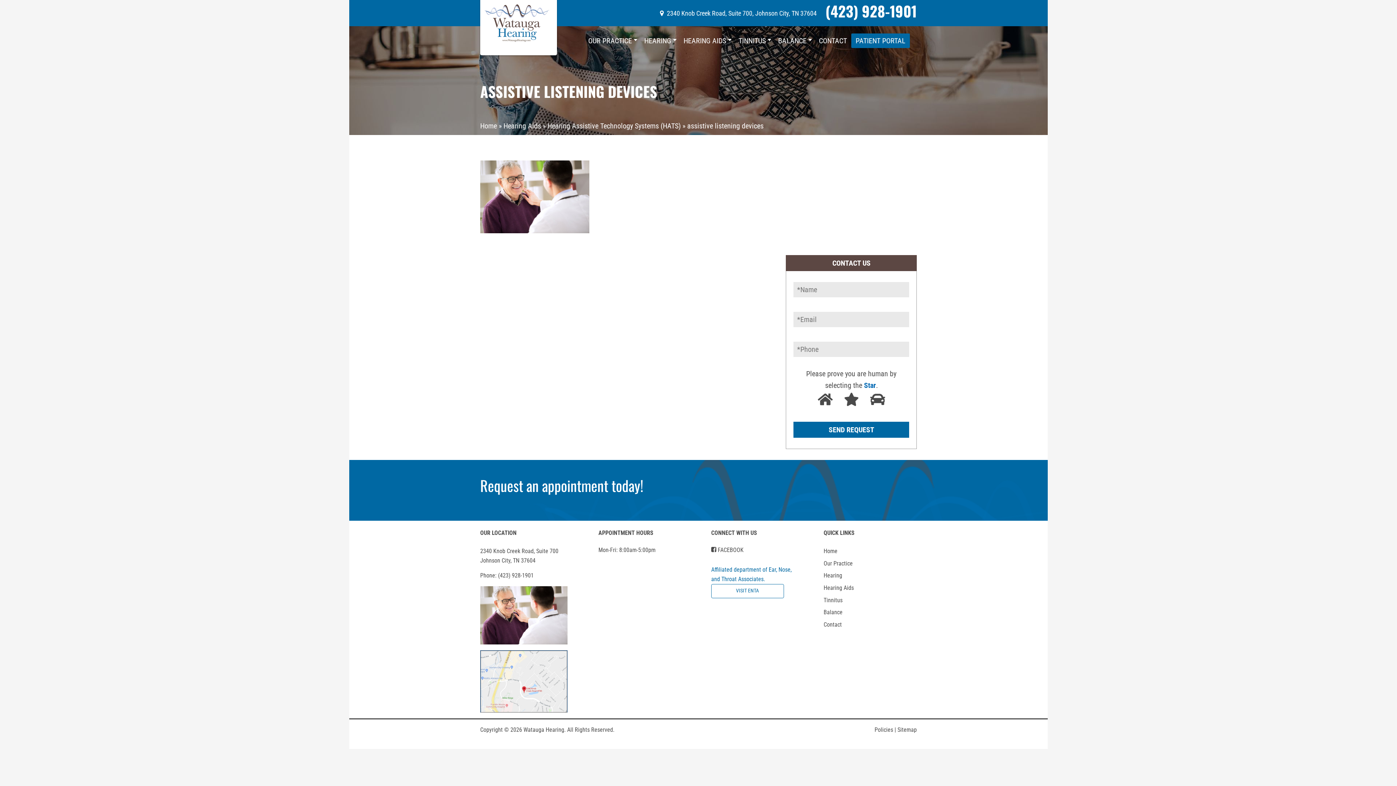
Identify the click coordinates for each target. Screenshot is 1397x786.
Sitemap (907, 729)
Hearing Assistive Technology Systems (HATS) (614, 126)
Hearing (657, 40)
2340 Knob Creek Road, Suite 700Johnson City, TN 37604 (519, 556)
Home (488, 126)
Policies (885, 729)
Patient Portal (881, 40)
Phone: (507, 575)
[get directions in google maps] (524, 681)
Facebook (730, 550)
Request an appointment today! (561, 485)
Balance (792, 40)
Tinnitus (752, 40)
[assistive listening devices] (534, 196)
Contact (833, 40)
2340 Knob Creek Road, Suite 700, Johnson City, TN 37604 (742, 13)
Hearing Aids (705, 40)
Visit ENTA (747, 591)
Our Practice (610, 40)
